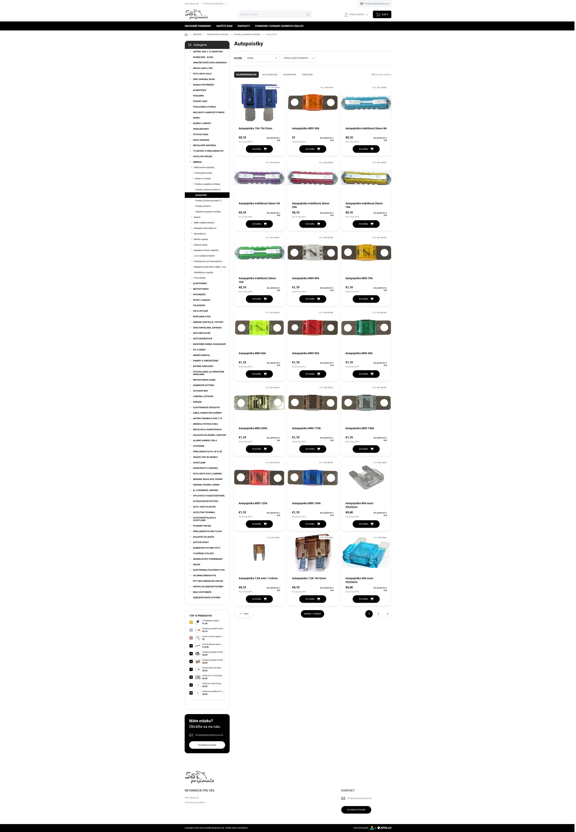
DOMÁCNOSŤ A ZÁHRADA (205, 468)
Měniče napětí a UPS (203, 68)
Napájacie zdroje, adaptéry (206, 250)
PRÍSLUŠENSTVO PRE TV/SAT (207, 531)
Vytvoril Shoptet (360, 828)
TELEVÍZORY (199, 305)
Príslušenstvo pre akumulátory (208, 261)
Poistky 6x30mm (203, 206)
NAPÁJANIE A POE (202, 316)
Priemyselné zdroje (203, 173)
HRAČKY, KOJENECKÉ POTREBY (208, 586)
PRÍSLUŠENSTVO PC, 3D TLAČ (207, 451)
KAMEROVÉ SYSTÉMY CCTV (206, 548)
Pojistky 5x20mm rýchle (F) (207, 189)
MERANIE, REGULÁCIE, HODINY (208, 479)
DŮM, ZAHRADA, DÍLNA (204, 79)
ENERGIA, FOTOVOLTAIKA (205, 424)
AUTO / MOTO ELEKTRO (204, 507)
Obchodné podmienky (213, 3)
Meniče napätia (201, 239)
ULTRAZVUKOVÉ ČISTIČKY (206, 501)
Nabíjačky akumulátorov (205, 228)
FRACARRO (198, 96)
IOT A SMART (199, 349)
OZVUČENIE (198, 446)
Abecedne (307, 74)
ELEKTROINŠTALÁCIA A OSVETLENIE (204, 519)
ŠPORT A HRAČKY (201, 300)
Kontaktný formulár (207, 745)
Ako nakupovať (192, 3)
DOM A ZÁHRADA (201, 140)
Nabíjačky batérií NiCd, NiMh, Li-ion (210, 267)
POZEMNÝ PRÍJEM (202, 526)
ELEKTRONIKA (200, 283)
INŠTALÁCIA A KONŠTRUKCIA (207, 429)
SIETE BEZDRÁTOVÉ (202, 338)
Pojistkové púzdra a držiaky (208, 211)
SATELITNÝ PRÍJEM (202, 156)
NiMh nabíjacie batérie (204, 222)
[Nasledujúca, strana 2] (378, 614)
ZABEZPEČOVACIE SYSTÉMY (207, 597)
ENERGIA (197, 162)
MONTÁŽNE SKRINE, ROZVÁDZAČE (209, 344)
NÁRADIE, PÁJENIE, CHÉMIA (206, 485)
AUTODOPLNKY (200, 391)
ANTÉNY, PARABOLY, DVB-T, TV (207, 418)
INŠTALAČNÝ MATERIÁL (204, 145)
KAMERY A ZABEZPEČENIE (205, 360)
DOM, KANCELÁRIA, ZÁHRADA (207, 327)
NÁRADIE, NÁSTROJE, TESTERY (208, 322)
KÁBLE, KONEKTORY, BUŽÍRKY (207, 413)
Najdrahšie (290, 74)
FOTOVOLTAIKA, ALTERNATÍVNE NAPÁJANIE (208, 373)
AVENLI (196, 118)
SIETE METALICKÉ (201, 333)
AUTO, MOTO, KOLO (202, 73)
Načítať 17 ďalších (312, 614)
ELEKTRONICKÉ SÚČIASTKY (206, 407)
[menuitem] (199, 26)
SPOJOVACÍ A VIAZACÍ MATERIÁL (209, 495)
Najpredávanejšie (246, 74)
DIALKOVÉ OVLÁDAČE (203, 537)
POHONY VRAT (200, 101)
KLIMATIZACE (199, 90)
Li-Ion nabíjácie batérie (204, 256)
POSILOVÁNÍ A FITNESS (204, 107)
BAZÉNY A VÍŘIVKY (202, 123)
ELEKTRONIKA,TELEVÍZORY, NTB (209, 570)
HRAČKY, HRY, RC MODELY (205, 457)
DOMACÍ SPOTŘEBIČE (203, 85)
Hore (246, 614)
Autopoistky (201, 195)
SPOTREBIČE (199, 294)
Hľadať (308, 14)
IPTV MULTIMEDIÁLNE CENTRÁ (208, 581)
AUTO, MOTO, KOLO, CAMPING (207, 473)
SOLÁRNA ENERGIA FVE (204, 575)
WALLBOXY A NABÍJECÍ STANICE (209, 112)
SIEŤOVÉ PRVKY (201, 542)
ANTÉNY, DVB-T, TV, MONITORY (208, 51)
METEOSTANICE (201, 289)
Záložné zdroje (200, 245)
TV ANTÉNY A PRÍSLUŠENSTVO (208, 151)
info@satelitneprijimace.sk (209, 735)
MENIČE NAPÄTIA (201, 355)
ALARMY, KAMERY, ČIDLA (205, 440)
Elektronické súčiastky (204, 167)
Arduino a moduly (203, 178)
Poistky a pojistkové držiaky (207, 184)
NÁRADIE (197, 402)
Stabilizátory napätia (203, 272)
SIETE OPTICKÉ (200, 311)
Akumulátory (200, 234)
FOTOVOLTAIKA (200, 134)
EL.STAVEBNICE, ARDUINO (205, 490)
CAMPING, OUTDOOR (203, 396)
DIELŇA (196, 564)
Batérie (197, 217)
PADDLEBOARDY (201, 129)
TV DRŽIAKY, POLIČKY (203, 553)
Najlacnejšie (270, 74)
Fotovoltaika (200, 278)
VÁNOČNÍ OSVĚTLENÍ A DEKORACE (210, 62)
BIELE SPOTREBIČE (202, 592)
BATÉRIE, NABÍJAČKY (203, 366)
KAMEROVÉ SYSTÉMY (203, 385)
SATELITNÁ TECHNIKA (204, 512)
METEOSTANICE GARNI (204, 380)
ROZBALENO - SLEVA (203, 57)
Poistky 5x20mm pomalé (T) (208, 200)
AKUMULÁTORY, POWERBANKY (208, 559)
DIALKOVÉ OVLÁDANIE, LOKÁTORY (209, 435)
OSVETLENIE (199, 462)
